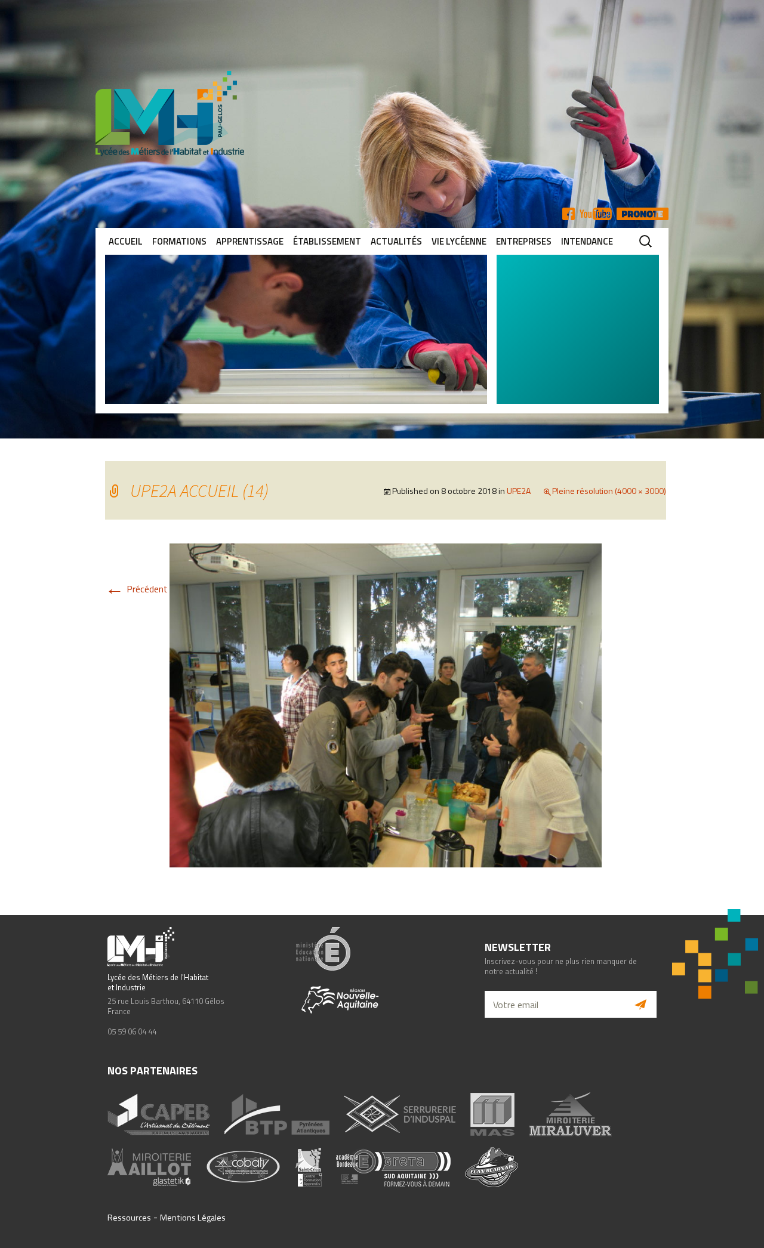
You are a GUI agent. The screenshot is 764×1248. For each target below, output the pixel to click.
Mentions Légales (193, 1217)
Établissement (327, 241)
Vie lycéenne (459, 241)
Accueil (126, 241)
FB (568, 214)
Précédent (136, 589)
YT (596, 214)
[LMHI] (382, 114)
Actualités (396, 241)
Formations (179, 241)
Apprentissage (250, 241)
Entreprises (524, 241)
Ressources (129, 1217)
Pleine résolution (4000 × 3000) (609, 490)
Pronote (642, 214)
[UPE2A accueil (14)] (386, 704)
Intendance (587, 241)
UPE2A (519, 490)
